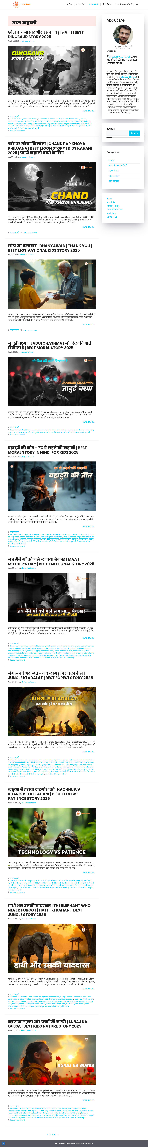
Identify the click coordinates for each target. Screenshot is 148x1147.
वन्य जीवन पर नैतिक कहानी (55, 774)
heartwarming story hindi (70, 648)
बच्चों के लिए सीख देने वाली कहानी (74, 885)
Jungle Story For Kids (30, 767)
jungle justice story (21, 764)
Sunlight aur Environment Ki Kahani (67, 1113)
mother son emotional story (83, 653)
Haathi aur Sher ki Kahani (83, 999)
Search (111, 128)
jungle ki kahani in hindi (64, 764)
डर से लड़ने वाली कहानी (16, 541)
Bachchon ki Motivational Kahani (44, 1108)
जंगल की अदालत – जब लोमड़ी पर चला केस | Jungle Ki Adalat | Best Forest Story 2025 (50, 675)
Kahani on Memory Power (41, 1004)
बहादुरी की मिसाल (75, 541)
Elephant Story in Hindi (22, 999)
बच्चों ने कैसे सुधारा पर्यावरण (59, 1118)
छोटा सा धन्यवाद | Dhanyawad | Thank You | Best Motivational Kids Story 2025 (50, 248)
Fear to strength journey (51, 534)
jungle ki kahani (48, 764)
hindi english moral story (58, 762)
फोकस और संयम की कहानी (38, 885)
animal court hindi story (39, 760)
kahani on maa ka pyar (63, 651)
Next (55, 1134)
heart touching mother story (48, 648)
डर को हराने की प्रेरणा (68, 539)
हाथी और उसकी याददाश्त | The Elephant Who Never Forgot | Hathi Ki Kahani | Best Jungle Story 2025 (49, 910)
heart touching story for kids (37, 430)
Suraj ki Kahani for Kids (36, 1115)
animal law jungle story (75, 760)
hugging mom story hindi (43, 651)
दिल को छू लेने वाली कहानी (38, 432)
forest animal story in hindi (24, 762)
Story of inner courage (72, 537)
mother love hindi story (62, 653)
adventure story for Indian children (23, 119)
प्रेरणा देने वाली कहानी (57, 432)
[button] (137, 4)
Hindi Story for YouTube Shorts (54, 1001)
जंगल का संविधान (14, 772)
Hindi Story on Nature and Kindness (53, 1111)
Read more (88, 111)
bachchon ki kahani (18, 430)
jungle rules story (14, 767)
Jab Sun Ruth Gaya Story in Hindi (80, 1111)
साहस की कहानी (20, 544)
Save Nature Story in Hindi (43, 1113)
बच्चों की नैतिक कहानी (68, 772)
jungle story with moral (48, 767)
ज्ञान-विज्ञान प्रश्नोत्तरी (118, 165)
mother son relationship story (19, 655)
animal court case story (19, 760)
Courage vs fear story (32, 534)
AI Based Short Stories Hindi (21, 997)
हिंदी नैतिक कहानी (14, 890)
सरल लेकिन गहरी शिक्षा (27, 888)
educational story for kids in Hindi (21, 121)
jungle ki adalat (36, 764)
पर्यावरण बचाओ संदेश (73, 1115)
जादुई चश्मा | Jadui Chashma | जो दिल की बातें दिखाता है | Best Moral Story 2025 (49, 345)
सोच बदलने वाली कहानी (46, 888)
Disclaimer (111, 213)
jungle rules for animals (82, 764)
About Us (111, 202)
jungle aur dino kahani (63, 121)
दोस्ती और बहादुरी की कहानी (41, 126)
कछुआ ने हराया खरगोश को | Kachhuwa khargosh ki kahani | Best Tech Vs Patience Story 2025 (44, 794)
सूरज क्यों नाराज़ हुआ (78, 1118)
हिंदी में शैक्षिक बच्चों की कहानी (28, 128)
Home (109, 198)
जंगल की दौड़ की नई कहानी (48, 881)
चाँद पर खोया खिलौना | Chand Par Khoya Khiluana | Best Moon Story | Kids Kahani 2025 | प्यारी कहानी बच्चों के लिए (50, 148)
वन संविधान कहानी (21, 774)
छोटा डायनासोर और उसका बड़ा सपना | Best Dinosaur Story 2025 (46, 34)
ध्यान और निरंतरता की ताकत (50, 883)
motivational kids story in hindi (27, 537)
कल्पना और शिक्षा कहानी (55, 1115)
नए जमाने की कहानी (69, 883)
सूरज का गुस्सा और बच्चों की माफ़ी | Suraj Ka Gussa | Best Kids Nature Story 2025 (47, 1024)
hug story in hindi (26, 651)
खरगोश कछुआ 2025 (29, 881)
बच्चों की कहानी (55, 885)
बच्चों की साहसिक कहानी (62, 126)
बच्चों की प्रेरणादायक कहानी (57, 541)
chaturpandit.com (127, 77)
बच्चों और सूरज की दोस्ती (21, 1118)
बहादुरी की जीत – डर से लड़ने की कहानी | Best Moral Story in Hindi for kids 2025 (47, 450)
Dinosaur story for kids (77, 119)
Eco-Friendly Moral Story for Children (72, 1108)
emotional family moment (67, 646)
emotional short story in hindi (24, 648)
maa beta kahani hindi (23, 653)
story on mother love (23, 658)
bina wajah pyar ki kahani (46, 646)
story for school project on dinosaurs (65, 124)
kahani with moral (81, 767)
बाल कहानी (93, 4)
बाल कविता (80, 4)
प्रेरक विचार (107, 4)
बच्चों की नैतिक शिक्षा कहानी (36, 541)
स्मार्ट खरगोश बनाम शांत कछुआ (81, 888)
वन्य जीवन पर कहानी (36, 774)
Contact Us (112, 217)
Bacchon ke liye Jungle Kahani (60, 997)
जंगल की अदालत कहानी (31, 772)
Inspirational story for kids (72, 534)
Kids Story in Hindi (58, 1004)
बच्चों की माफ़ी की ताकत (39, 1118)
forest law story (42, 762)
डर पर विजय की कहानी (85, 539)
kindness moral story (76, 430)
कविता (69, 4)
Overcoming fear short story (51, 537)
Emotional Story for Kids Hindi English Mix (23, 1111)
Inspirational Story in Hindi (77, 1001)
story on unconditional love (43, 658)
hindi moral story (75, 762)
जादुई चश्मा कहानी (21, 432)
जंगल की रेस (63, 881)
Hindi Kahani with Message (31, 1001)
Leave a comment (17, 131)
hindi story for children (58, 430)
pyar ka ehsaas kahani (64, 655)
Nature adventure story (21, 124)
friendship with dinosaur (44, 121)
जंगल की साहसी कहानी (50, 539)
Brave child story (16, 534)
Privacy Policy (113, 206)
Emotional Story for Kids (41, 999)
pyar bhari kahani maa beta (43, 655)
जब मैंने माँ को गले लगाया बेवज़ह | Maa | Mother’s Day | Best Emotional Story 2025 (51, 562)
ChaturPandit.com (120, 56)
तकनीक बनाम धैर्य (76, 881)
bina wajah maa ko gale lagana (23, 646)
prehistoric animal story (40, 124)
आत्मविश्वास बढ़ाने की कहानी (30, 539)
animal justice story (57, 760)
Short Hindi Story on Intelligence (35, 1006)
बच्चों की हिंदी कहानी (79, 126)
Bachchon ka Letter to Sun (20, 1108)
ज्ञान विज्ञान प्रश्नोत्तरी (124, 4)
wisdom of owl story (85, 769)
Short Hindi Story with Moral (58, 1006)
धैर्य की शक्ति (34, 883)
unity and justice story (67, 769)
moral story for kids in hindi (32, 769)
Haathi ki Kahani (14, 1001)
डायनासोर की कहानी (23, 126)
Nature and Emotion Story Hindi (20, 1113)
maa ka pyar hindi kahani (42, 653)
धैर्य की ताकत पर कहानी (20, 883)
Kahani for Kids (25, 1004)
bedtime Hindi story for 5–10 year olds (53, 119)
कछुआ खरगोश (15, 881)
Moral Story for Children (75, 1004)
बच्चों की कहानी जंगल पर (50, 772)
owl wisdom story (51, 769)
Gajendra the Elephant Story (62, 999)
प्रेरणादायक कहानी (20, 885)
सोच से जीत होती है (62, 888)
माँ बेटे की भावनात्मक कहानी (65, 658)
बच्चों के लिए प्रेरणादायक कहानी (78, 432)
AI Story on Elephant (40, 997)
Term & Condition (115, 209)
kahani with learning (65, 767)
